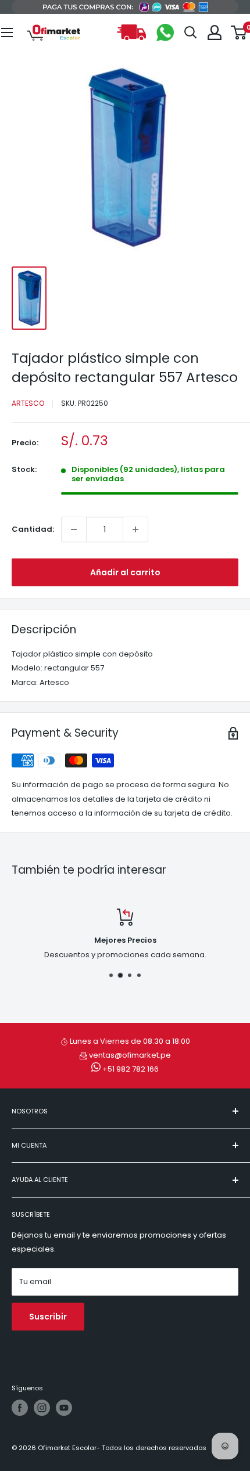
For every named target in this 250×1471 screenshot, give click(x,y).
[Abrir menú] (7, 32)
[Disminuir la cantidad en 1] (74, 529)
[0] (239, 32)
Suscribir (48, 1316)
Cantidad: (33, 529)
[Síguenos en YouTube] (64, 1408)
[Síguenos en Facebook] (20, 1408)
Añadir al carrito (125, 572)
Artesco (28, 403)
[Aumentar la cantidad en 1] (135, 529)
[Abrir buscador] (190, 32)
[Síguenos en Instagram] (42, 1408)
